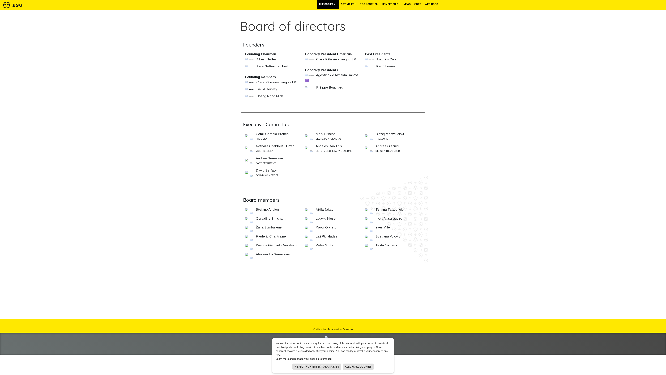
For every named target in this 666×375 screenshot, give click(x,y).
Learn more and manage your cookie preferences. (304, 358)
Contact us (348, 329)
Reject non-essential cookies (317, 366)
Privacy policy (334, 329)
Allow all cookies (358, 366)
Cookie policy (319, 329)
